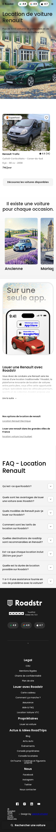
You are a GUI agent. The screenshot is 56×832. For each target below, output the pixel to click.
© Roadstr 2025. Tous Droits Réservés (12, 814)
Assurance (28, 703)
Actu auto (28, 741)
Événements (28, 746)
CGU (28, 666)
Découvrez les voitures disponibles (28, 182)
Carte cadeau (28, 693)
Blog (28, 736)
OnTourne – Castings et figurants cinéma (28, 762)
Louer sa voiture (28, 724)
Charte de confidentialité (28, 676)
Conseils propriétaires (28, 751)
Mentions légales (28, 671)
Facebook (28, 775)
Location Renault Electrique (16, 421)
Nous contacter (28, 790)
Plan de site (28, 681)
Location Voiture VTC (28, 712)
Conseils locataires (28, 756)
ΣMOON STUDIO (40, 813)
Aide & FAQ (28, 708)
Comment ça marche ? (28, 698)
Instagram (28, 780)
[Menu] (52, 4)
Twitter (28, 785)
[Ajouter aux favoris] (46, 117)
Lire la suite (8, 398)
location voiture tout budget (17, 436)
